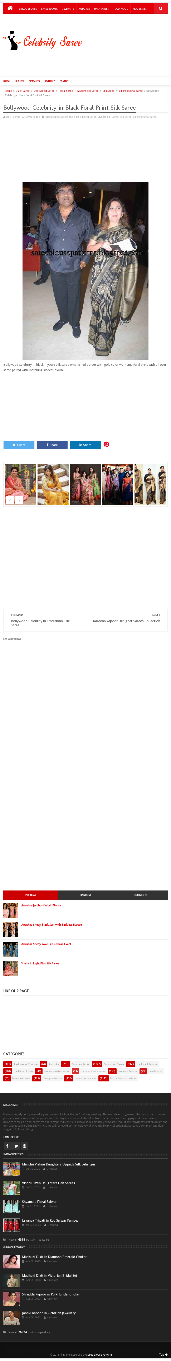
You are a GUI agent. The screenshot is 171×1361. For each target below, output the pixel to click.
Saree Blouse (49, 8)
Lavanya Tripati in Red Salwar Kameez (50, 1220)
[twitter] (16, 1146)
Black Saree (23, 90)
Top (162, 1354)
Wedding (84, 8)
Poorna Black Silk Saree (150, 479)
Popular (30, 895)
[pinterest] (24, 1146)
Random (85, 895)
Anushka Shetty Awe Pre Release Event (46, 944)
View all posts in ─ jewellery (29, 1332)
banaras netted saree (56, 1071)
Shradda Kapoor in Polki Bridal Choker (51, 1294)
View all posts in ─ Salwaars (29, 1239)
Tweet (21, 445)
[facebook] (8, 1146)
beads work (155, 1071)
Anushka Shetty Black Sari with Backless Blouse (51, 924)
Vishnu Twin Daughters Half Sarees (48, 1183)
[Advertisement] (87, 62)
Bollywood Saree (44, 90)
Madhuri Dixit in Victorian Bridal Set (49, 1276)
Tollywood (120, 8)
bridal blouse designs (123, 1078)
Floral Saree (66, 90)
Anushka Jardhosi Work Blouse (41, 905)
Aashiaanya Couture (26, 1064)
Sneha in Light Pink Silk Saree (21, 479)
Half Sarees (101, 8)
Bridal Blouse (28, 8)
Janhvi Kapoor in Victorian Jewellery (49, 1313)
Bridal (6, 81)
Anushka (54, 1064)
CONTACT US (11, 1137)
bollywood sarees (85, 1078)
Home (8, 90)
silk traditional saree (131, 90)
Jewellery (50, 81)
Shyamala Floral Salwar (39, 1202)
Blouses (19, 81)
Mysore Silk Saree (87, 90)
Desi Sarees (34, 81)
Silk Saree (108, 90)
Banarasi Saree (80, 1064)
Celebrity (68, 8)
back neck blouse (147, 1064)
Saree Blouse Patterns (99, 1354)
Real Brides (140, 8)
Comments (140, 895)
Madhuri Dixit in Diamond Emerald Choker (54, 1257)
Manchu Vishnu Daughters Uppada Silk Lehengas (58, 1164)
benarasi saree (21, 1078)
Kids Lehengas (28, 19)
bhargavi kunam (52, 1078)
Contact (64, 81)
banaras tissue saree (93, 1071)
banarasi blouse (127, 1071)
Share (54, 445)
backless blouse (23, 1071)
